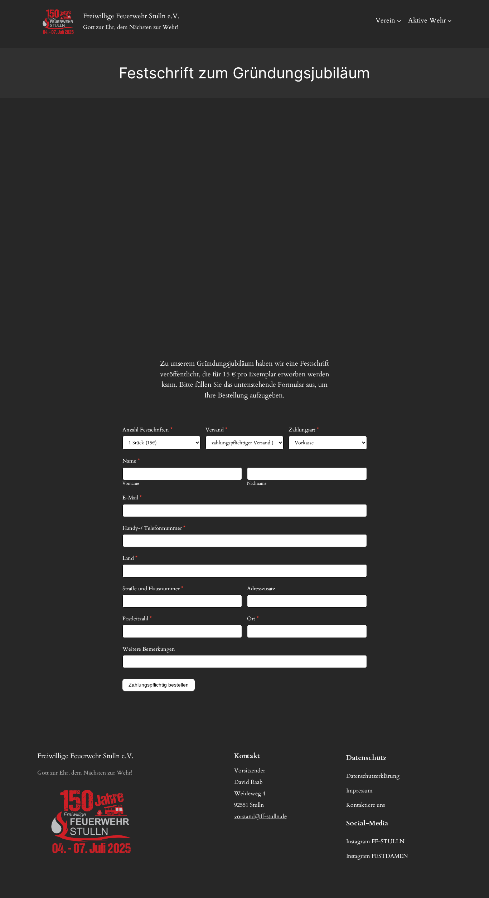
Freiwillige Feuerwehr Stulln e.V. (85, 756)
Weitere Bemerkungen (148, 649)
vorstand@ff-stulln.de (260, 816)
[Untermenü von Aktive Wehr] (449, 21)
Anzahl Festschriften (147, 429)
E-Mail (132, 497)
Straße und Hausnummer (152, 588)
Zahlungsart (304, 429)
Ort (253, 618)
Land (129, 558)
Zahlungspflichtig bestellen (159, 685)
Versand (216, 429)
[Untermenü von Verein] (399, 21)
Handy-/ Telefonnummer (153, 528)
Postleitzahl (137, 618)
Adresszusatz (261, 588)
